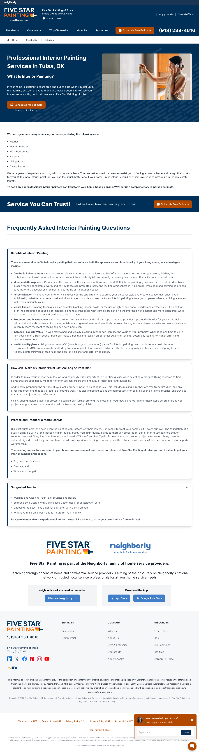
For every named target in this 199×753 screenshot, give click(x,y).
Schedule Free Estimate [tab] (137, 30)
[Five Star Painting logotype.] (20, 14)
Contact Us (114, 651)
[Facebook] (24, 658)
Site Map (159, 651)
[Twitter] (17, 658)
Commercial (69, 637)
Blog (156, 637)
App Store (121, 598)
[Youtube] (46, 658)
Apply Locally (116, 658)
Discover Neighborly (60, 598)
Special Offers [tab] (185, 14)
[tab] (13, 30)
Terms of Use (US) (27, 721)
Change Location (53, 18)
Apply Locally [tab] (166, 14)
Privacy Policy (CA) (100, 721)
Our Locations (162, 644)
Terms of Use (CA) (51, 721)
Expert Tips (160, 631)
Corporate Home (164, 658)
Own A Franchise (117, 644)
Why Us (112, 631)
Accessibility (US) (124, 721)
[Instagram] (39, 658)
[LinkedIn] (9, 658)
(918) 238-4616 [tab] (177, 30)
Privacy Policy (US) (75, 721)
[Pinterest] (32, 658)
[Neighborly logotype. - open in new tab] (10, 2)
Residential (68, 631)
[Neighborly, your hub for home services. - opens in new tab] (131, 548)
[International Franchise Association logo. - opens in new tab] (13, 668)
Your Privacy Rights (100, 730)
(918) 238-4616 (25, 637)
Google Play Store (151, 598)
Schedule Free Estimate (28, 104)
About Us (113, 637)
